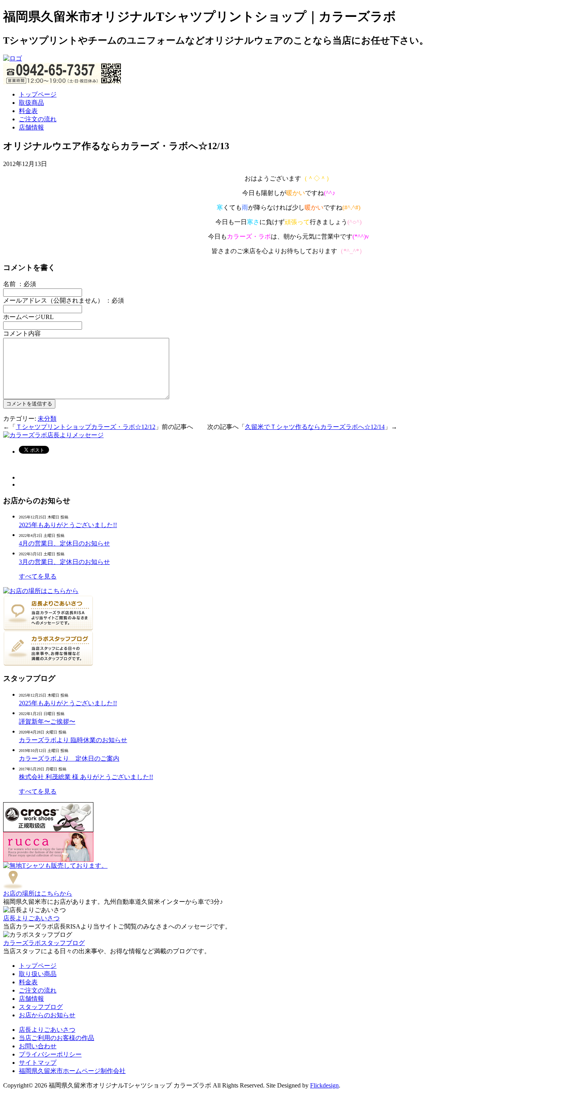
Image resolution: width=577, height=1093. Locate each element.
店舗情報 (31, 127)
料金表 (28, 111)
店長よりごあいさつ (31, 918)
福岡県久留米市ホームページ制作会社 (72, 1070)
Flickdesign (324, 1085)
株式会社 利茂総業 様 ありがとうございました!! (86, 777)
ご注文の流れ (38, 119)
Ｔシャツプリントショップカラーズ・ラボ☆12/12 (85, 426)
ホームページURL (28, 317)
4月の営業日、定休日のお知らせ (64, 543)
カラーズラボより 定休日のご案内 (69, 758)
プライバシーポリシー (50, 1054)
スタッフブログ (41, 1007)
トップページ (38, 94)
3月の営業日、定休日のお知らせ (64, 561)
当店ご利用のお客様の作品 (56, 1038)
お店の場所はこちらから (37, 893)
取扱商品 (31, 102)
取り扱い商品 (38, 974)
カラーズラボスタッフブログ (44, 943)
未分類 (47, 418)
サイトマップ (38, 1062)
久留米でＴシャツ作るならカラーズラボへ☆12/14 (315, 426)
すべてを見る (38, 576)
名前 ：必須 (19, 284)
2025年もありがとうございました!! (68, 525)
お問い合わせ (38, 1046)
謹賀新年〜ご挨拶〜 (47, 721)
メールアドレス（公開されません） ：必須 (63, 300)
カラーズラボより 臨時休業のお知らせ (73, 740)
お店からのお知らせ (47, 1015)
